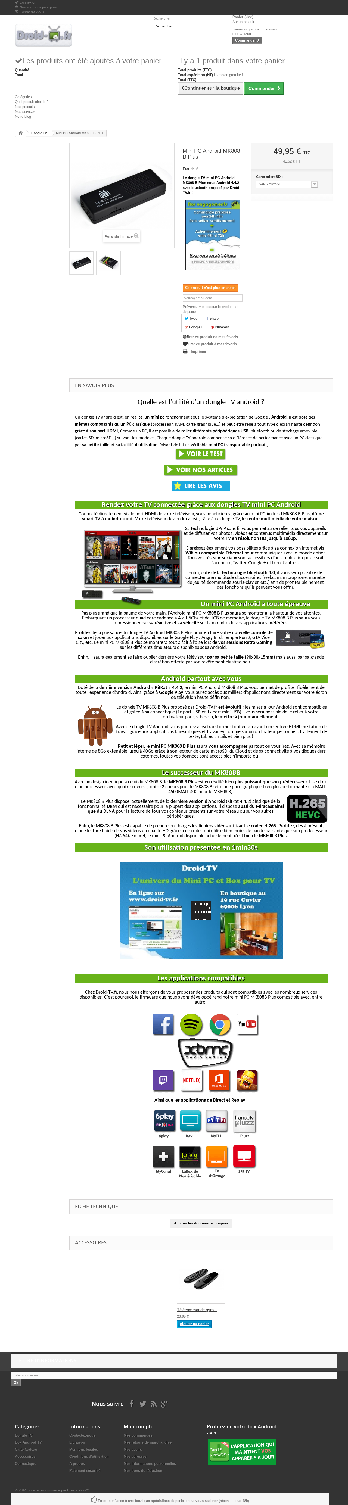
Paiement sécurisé (84, 1471)
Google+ (195, 327)
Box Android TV (28, 1442)
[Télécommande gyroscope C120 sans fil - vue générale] (201, 1279)
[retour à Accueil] (20, 133)
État (186, 169)
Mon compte (138, 1426)
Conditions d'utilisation (89, 1456)
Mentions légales (83, 1449)
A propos (77, 1464)
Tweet (193, 318)
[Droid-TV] (51, 35)
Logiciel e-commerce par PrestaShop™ (58, 1490)
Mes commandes (138, 1435)
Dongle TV (39, 133)
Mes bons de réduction (143, 1471)
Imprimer (198, 352)
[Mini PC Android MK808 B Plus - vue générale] (82, 263)
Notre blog (23, 116)
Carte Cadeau (26, 1449)
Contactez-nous (31, 12)
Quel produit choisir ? (31, 102)
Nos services (25, 112)
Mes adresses (135, 1456)
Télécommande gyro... (197, 1309)
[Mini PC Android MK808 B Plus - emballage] (108, 263)
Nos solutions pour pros (37, 7)
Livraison (77, 1442)
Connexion (27, 2)
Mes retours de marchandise (148, 1442)
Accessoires (25, 1456)
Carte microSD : (270, 177)
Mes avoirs (133, 1449)
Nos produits (25, 107)
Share (213, 318)
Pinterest (221, 327)
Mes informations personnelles (150, 1464)
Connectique (25, 1464)
